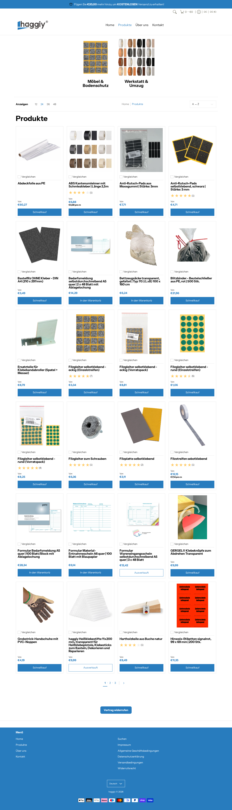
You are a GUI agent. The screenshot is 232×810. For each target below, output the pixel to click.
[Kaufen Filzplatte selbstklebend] (141, 425)
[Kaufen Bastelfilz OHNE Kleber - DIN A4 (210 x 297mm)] (39, 245)
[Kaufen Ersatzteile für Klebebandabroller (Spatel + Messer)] (39, 333)
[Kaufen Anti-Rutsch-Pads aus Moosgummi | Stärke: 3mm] (141, 150)
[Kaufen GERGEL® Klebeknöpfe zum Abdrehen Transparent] (192, 517)
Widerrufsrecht (127, 768)
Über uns (21, 750)
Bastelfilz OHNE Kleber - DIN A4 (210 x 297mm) (38, 279)
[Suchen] (175, 12)
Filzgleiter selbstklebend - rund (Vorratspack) (36, 460)
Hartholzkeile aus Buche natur (141, 639)
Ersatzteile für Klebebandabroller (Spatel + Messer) (38, 370)
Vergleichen (28, 176)
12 (36, 104)
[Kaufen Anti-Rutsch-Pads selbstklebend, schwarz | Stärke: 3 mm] (192, 150)
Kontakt (20, 756)
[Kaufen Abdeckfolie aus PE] (39, 150)
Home (125, 104)
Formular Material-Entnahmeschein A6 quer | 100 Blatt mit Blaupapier (90, 554)
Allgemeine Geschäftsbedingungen (138, 750)
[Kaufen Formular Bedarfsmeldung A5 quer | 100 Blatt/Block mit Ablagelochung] (39, 517)
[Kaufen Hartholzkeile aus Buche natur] (141, 605)
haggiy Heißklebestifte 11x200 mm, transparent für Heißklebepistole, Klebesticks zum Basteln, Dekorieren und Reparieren (90, 645)
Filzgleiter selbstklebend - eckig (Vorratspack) (138, 368)
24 (42, 104)
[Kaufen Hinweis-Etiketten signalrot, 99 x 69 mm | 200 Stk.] (192, 605)
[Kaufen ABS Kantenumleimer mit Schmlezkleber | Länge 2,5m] (90, 150)
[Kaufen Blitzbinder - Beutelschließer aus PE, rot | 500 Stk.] (192, 245)
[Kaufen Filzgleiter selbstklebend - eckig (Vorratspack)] (141, 333)
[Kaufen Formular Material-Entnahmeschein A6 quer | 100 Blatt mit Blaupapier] (90, 517)
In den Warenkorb (90, 300)
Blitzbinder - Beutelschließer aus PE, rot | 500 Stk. (191, 279)
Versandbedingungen (130, 762)
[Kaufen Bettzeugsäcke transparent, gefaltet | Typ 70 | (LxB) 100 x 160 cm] (141, 245)
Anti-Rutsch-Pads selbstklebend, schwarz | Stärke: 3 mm (188, 186)
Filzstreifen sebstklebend (189, 459)
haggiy (112, 791)
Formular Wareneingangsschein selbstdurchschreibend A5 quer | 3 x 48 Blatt (138, 555)
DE (205, 12)
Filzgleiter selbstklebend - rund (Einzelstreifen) (189, 368)
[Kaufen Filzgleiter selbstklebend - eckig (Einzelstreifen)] (90, 333)
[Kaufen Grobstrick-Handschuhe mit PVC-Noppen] (39, 605)
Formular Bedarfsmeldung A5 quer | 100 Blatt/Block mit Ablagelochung (39, 554)
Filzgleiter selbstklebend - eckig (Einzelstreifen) (87, 368)
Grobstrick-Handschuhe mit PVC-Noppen (38, 640)
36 (48, 104)
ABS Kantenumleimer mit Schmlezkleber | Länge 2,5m (89, 184)
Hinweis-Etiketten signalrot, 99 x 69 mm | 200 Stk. (191, 640)
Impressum (124, 744)
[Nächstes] (125, 683)
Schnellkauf (40, 212)
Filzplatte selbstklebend (137, 459)
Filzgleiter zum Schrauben (87, 459)
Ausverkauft (141, 572)
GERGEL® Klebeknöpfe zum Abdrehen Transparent (191, 552)
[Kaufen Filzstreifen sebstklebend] (192, 425)
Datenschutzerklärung (131, 756)
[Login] (198, 12)
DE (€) (213, 12)
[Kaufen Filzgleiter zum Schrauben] (90, 425)
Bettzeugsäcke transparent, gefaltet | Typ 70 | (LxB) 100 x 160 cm (140, 281)
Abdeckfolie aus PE (31, 183)
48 (54, 104)
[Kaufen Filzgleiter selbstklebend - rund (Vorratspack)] (39, 425)
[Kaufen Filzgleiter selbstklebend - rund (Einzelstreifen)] (192, 333)
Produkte (21, 744)
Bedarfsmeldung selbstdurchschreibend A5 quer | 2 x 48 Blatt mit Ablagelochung (87, 282)
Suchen (122, 738)
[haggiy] (33, 25)
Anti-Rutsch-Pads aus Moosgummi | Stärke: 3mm (139, 184)
